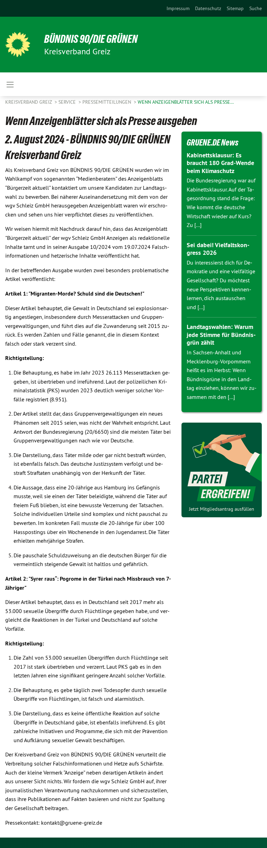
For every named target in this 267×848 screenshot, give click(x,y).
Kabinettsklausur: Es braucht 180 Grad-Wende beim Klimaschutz (220, 163)
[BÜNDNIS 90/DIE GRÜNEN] (17, 44)
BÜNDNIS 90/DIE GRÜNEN (91, 39)
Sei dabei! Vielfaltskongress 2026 (218, 249)
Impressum (178, 8)
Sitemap (235, 8)
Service (67, 102)
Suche (255, 8)
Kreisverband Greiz (29, 102)
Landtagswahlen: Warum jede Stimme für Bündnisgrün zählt (221, 334)
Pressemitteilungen (107, 102)
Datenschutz (208, 8)
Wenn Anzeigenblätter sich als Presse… (186, 102)
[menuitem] (178, 8)
